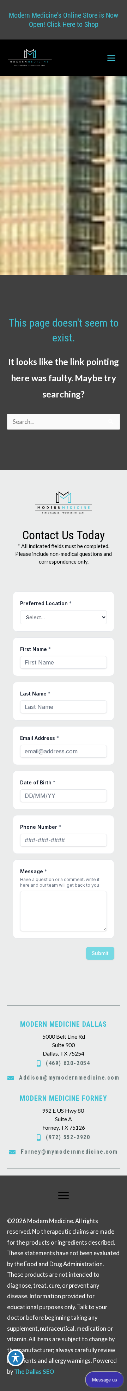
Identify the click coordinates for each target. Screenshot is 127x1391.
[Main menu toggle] (111, 58)
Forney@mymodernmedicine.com (69, 1151)
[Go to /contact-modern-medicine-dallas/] (63, 1039)
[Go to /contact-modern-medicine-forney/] (63, 1113)
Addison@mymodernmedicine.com (69, 1077)
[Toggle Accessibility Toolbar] (15, 1357)
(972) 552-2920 (68, 1137)
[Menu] (63, 1196)
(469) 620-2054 (68, 1063)
